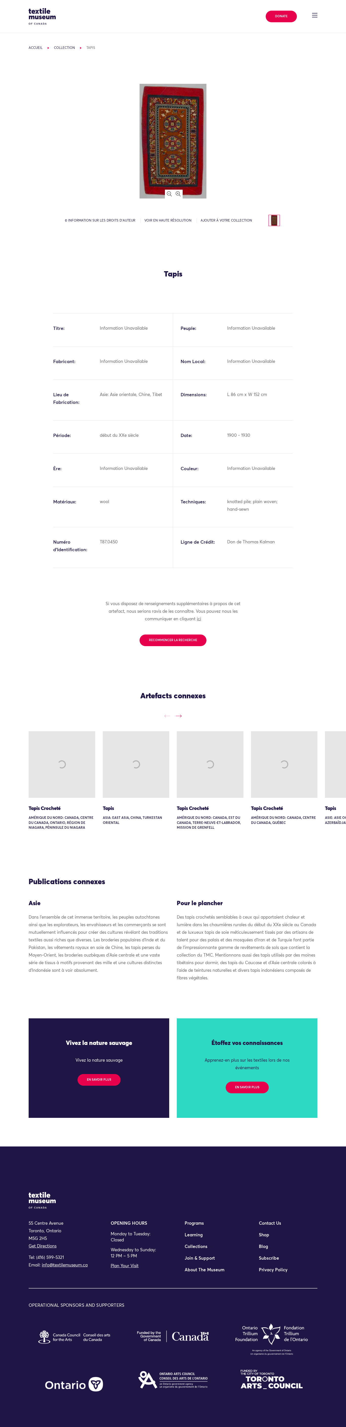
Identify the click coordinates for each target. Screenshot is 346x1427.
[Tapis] (136, 764)
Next (179, 716)
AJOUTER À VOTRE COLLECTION (226, 220)
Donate (281, 16)
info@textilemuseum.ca (65, 1265)
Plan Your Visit (125, 1266)
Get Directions (42, 1246)
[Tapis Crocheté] (62, 764)
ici (199, 619)
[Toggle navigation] (314, 15)
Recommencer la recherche (173, 640)
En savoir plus (99, 1079)
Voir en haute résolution (167, 220)
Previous (167, 716)
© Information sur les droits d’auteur (100, 220)
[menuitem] (210, 1226)
